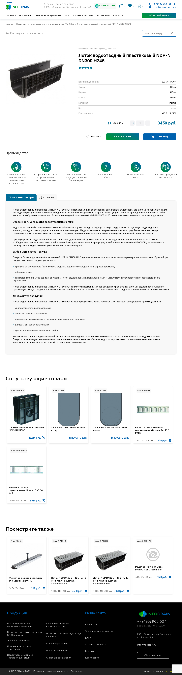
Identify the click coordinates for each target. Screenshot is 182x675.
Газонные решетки (56, 644)
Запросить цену (78, 437)
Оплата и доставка (83, 16)
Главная (11, 16)
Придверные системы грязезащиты (19, 648)
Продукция (25, 16)
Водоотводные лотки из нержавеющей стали (20, 656)
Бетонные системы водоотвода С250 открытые (24, 633)
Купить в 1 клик (123, 136)
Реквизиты (76, 671)
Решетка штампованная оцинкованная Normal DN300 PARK (152, 430)
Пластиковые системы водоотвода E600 (58, 625)
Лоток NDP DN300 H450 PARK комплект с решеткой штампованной (110, 581)
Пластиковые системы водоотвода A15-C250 (19, 625)
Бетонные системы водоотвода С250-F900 (63, 635)
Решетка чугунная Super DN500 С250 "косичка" (149, 568)
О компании (103, 16)
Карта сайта (92, 658)
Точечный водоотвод (18, 641)
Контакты (118, 16)
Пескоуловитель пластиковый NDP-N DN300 (26, 429)
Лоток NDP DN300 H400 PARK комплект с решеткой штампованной (68, 581)
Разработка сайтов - (158, 671)
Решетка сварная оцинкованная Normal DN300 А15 (26, 490)
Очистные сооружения (58, 658)
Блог (67, 16)
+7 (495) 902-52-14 (163, 4)
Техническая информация (47, 16)
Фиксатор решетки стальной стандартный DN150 (26, 579)
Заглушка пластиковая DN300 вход (68, 429)
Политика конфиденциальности (50, 671)
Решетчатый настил (57, 651)
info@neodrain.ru (164, 7)
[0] (121, 6)
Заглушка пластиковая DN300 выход (111, 429)
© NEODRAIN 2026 (19, 671)
